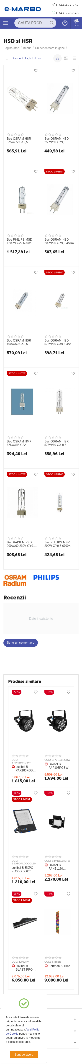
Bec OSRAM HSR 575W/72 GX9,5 (19, 140)
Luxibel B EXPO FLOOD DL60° (22, 869)
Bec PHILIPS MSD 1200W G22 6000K (19, 241)
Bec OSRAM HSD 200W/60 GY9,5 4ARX (59, 241)
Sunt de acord (24, 1054)
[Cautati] (51, 23)
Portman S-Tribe (59, 966)
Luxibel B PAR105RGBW (58, 765)
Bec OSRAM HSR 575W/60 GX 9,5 (56, 443)
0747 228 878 (67, 13)
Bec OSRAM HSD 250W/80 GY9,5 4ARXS (56, 140)
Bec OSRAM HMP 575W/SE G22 (19, 443)
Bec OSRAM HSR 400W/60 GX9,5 (19, 342)
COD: (15, 759)
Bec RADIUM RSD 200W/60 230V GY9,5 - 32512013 (22, 544)
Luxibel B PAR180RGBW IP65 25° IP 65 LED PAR (26, 768)
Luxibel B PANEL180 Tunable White (58, 867)
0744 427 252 (67, 5)
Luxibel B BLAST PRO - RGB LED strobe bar (25, 967)
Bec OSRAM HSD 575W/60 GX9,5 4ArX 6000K (58, 342)
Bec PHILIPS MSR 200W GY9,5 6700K (57, 544)
